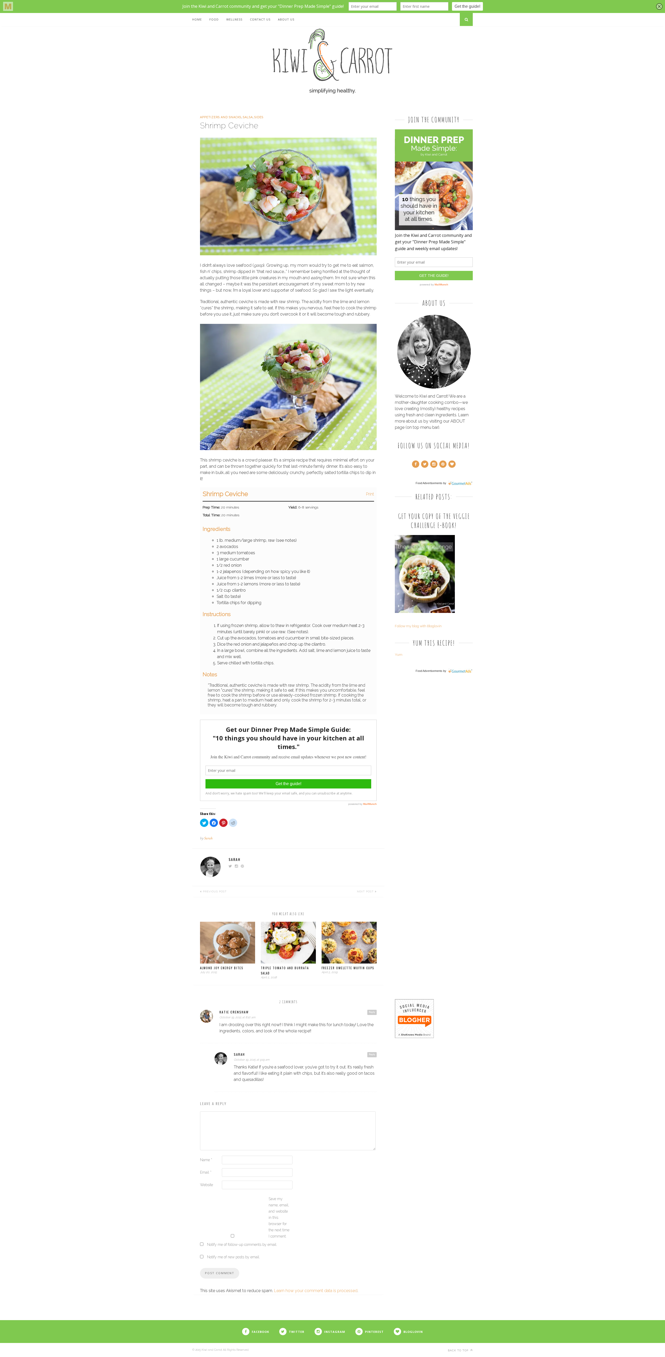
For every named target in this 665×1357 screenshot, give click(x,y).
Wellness (234, 19)
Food (214, 19)
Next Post (366, 891)
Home (197, 19)
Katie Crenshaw (234, 1012)
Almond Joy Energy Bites (221, 968)
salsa (248, 117)
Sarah (208, 838)
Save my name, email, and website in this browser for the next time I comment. (279, 1217)
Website (206, 1185)
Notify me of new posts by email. (233, 1257)
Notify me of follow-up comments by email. (242, 1244)
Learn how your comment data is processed (315, 1290)
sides (258, 117)
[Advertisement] (434, 758)
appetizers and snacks (220, 117)
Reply (372, 1012)
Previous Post (214, 891)
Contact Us (260, 19)
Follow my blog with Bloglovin (418, 626)
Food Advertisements (429, 483)
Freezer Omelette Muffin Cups (348, 968)
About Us (286, 19)
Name (206, 1160)
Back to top (458, 1350)
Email (205, 1172)
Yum (398, 655)
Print (370, 494)
